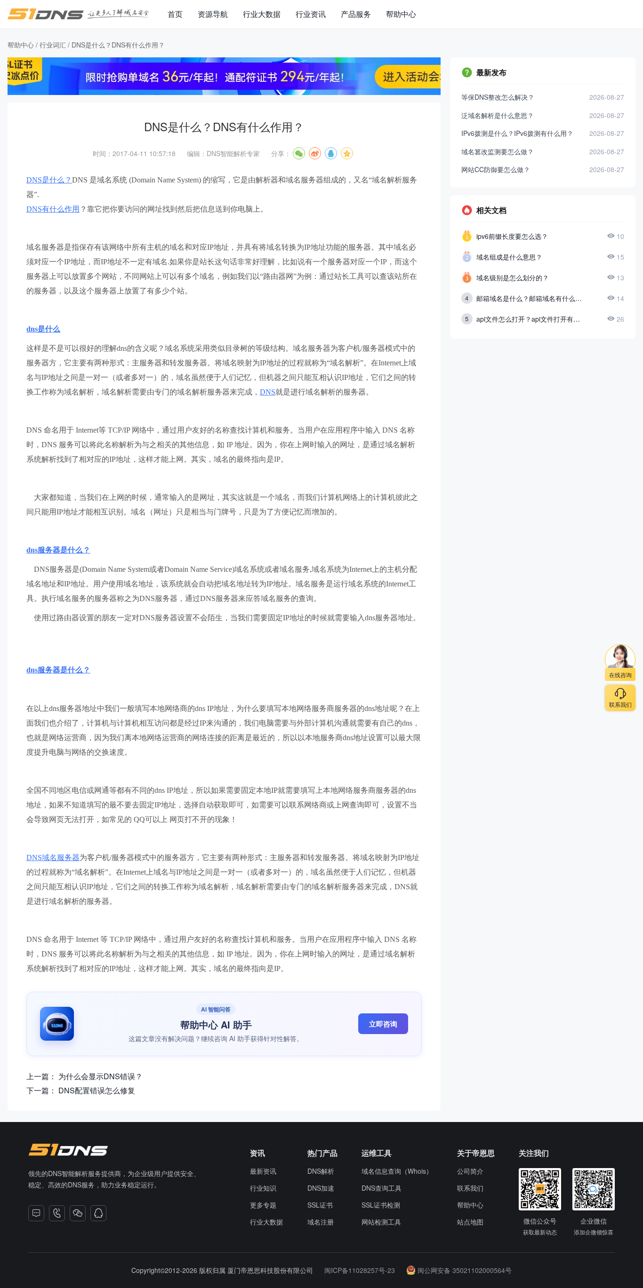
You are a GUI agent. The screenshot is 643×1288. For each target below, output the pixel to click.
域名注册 (320, 1221)
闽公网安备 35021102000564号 (465, 1270)
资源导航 (213, 13)
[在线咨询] (36, 1213)
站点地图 (470, 1221)
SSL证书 (320, 1204)
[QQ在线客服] (98, 1213)
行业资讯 (311, 13)
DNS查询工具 (382, 1188)
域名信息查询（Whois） (397, 1171)
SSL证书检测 (381, 1204)
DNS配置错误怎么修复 (96, 1090)
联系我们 (470, 1188)
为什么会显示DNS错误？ (100, 1076)
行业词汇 (53, 44)
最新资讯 (263, 1171)
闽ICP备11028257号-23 (359, 1270)
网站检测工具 (381, 1221)
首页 (175, 13)
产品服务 (356, 13)
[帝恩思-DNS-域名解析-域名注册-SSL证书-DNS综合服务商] (78, 14)
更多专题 (263, 1204)
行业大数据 (262, 13)
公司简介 (470, 1171)
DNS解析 (320, 1171)
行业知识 (263, 1188)
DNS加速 (320, 1188)
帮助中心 (401, 13)
